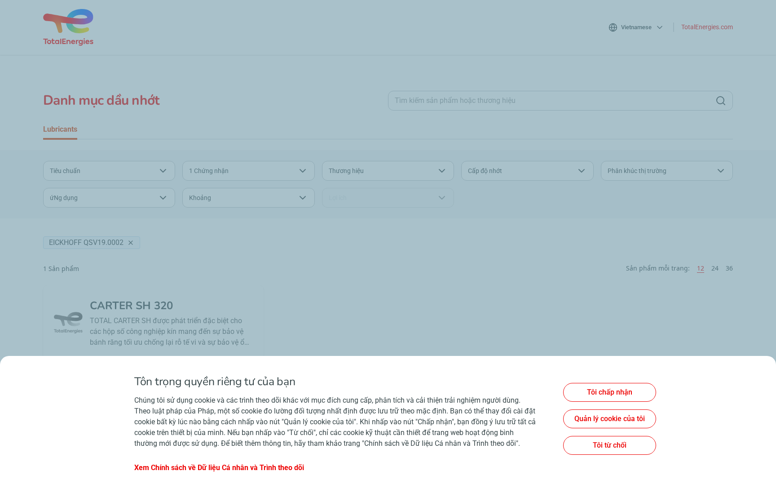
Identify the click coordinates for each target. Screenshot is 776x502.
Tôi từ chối (609, 445)
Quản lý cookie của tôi (609, 418)
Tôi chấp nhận (609, 392)
